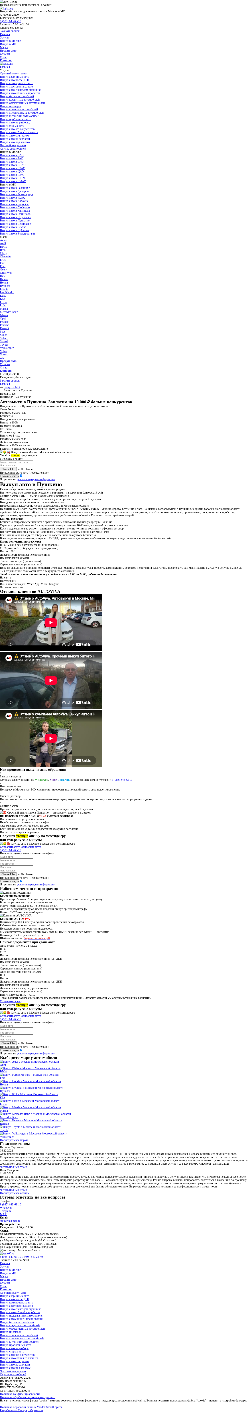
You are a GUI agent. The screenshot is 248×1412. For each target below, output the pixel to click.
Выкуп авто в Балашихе (15, 187)
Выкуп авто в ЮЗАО (13, 181)
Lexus (3, 302)
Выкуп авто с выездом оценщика (20, 89)
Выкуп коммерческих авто (16, 83)
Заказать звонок (10, 30)
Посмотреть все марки (14, 1140)
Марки (4, 47)
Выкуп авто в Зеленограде (16, 194)
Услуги (4, 37)
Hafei (3, 276)
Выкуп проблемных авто (15, 119)
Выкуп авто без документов (17, 129)
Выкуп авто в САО (12, 161)
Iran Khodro (7, 292)
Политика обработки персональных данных (27, 1397)
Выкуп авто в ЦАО (12, 171)
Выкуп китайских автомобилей (19, 115)
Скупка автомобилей (13, 148)
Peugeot (4, 321)
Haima (4, 279)
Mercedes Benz (9, 311)
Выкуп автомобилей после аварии (21, 1318)
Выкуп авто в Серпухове (15, 223)
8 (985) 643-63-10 (10, 21)
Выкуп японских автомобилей (19, 109)
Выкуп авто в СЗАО (12, 168)
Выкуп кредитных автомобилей (20, 99)
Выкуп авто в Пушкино (15, 220)
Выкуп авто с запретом (14, 135)
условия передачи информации (36, 479)
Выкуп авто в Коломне (14, 200)
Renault (4, 328)
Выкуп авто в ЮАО (12, 174)
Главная (5, 34)
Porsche (4, 325)
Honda (4, 282)
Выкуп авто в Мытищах (15, 210)
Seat (2, 331)
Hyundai (5, 285)
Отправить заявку (11, 1001)
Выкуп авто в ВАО (12, 155)
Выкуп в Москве (10, 40)
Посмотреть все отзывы (14, 1193)
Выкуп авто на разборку (15, 122)
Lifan (3, 305)
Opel (3, 318)
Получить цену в (9, 476)
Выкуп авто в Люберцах (15, 207)
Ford (2, 266)
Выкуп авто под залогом (15, 142)
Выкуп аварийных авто (14, 76)
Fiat (2, 262)
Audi (3, 243)
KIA (2, 298)
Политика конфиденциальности (20, 1393)
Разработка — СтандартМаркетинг (21, 1410)
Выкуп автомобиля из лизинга (19, 132)
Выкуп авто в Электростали (17, 233)
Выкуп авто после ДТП (14, 79)
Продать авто (8, 50)
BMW (3, 246)
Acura (3, 240)
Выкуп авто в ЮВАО (13, 178)
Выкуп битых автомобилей (17, 96)
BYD (3, 249)
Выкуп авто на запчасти (15, 138)
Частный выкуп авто (13, 145)
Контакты (6, 60)
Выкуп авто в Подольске (15, 217)
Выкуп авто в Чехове (13, 227)
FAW (3, 259)
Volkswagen (7, 347)
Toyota (4, 344)
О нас (3, 57)
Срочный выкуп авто (13, 73)
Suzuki (4, 341)
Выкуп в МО (8, 44)
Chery (3, 253)
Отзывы (5, 53)
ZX (2, 357)
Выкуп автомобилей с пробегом (20, 93)
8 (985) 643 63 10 (122, 779)
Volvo (3, 351)
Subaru (4, 338)
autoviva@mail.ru (10, 1220)
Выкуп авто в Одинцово (15, 213)
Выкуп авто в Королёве (14, 204)
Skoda (3, 334)
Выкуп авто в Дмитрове (15, 191)
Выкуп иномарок (10, 106)
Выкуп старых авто (12, 125)
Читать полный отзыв (13, 1166)
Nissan (4, 315)
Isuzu (3, 295)
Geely (3, 269)
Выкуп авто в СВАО (13, 164)
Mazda (4, 308)
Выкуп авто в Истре (12, 197)
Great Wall (6, 272)
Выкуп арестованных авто (16, 86)
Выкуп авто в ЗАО (11, 158)
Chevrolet (5, 256)
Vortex (4, 354)
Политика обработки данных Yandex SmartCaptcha (31, 1407)
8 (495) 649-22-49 (32, 1256)
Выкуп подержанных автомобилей (21, 1315)
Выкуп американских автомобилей (22, 112)
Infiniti (4, 289)
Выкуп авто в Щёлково (14, 230)
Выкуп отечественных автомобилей (22, 102)
